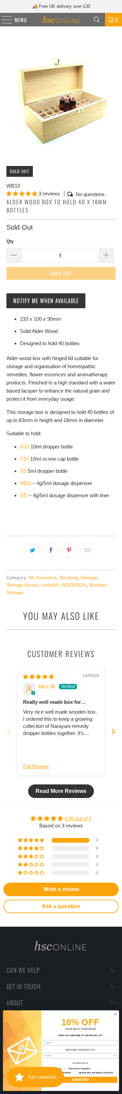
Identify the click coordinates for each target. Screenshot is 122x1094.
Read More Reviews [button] (61, 791)
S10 (24, 459)
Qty (10, 241)
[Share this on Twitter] (32, 550)
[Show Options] (115, 1055)
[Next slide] (113, 731)
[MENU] (3, 19)
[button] (21, 193)
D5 (23, 471)
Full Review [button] (36, 766)
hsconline (46, 577)
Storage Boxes (22, 585)
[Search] (96, 19)
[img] (38, 676)
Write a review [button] (61, 889)
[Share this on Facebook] (50, 550)
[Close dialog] (115, 1014)
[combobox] (79, 1055)
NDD (25, 483)
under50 (50, 585)
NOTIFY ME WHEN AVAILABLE (46, 301)
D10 (24, 446)
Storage (88, 577)
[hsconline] (61, 19)
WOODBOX (73, 585)
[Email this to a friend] (87, 550)
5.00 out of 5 (78, 818)
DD (23, 495)
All (31, 577)
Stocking (68, 577)
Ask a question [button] (61, 906)
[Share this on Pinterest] (69, 550)
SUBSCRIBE (80, 1080)
